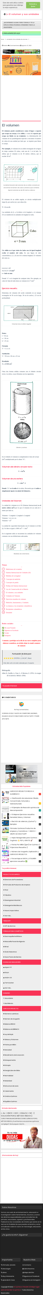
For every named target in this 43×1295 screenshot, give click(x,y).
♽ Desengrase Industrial (11, 900)
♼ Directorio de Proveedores (13, 880)
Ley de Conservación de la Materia (17, 589)
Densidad (9, 612)
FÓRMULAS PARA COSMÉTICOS (13, 931)
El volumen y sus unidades (14, 592)
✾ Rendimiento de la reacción (13, 1055)
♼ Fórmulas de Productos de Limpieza (16, 885)
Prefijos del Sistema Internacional (16, 586)
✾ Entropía (6, 1065)
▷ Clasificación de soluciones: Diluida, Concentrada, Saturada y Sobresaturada (24, 801)
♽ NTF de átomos (9, 926)
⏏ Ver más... (7, 988)
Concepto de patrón (12, 582)
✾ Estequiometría (9, 1060)
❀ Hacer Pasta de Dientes (12, 957)
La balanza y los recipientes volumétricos (19, 606)
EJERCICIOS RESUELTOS (10, 1009)
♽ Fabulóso (7, 895)
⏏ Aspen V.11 (7, 967)
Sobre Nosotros (29, 1269)
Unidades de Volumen (13, 596)
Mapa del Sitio (29, 1272)
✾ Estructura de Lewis (10, 1086)
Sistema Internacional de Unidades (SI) (18, 572)
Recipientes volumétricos (14, 609)
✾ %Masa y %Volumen (10, 1040)
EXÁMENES (6, 993)
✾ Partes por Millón (9, 1045)
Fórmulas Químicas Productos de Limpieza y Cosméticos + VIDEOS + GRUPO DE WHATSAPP (23, 831)
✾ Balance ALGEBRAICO (11, 1029)
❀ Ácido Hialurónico (10, 952)
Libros (5, 1272)
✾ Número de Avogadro (11, 1019)
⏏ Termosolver (8, 983)
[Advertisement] (21, 98)
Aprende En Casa (9, 1280)
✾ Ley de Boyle (8, 1034)
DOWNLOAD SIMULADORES (12, 962)
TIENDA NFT (7, 921)
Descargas (6, 1269)
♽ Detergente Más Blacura (12, 905)
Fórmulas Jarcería (9, 1265)
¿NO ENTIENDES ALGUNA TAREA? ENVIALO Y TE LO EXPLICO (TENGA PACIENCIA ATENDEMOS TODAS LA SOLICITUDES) (19, 25)
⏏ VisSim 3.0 (7, 978)
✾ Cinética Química (10, 1096)
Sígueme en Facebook (11, 630)
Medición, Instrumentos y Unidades (17, 602)
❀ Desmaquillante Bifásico (12, 936)
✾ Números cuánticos (10, 1014)
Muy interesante (8, 1276)
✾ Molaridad (7, 1081)
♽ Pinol (5, 890)
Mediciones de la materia (14, 569)
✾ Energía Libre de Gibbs (11, 1070)
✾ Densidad (7, 1050)
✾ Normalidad (8, 1076)
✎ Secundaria (8, 998)
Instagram (7, 635)
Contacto (27, 1265)
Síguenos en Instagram (32, 1280)
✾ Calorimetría (8, 1091)
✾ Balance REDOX (9, 1024)
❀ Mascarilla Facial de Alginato (14, 942)
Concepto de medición (13, 579)
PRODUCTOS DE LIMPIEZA (11, 874)
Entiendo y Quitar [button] (33, 5)
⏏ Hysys (6, 972)
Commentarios (15, 45)
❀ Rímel (5, 947)
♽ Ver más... (7, 916)
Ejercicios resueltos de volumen (16, 599)
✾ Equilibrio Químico (10, 1101)
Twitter (6, 633)
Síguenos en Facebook (31, 1276)
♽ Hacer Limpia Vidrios (11, 911)
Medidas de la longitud (13, 576)
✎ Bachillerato (8, 1003)
